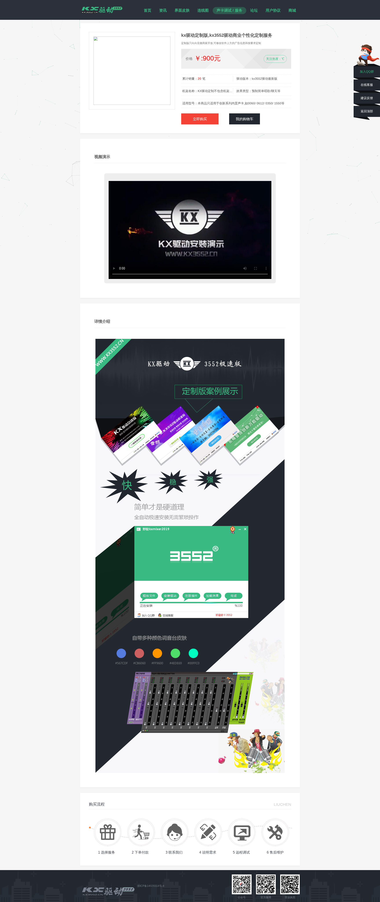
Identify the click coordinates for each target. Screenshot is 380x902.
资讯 (163, 10)
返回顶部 (367, 111)
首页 (147, 10)
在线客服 (367, 85)
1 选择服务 (106, 852)
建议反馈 (367, 98)
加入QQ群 (367, 71)
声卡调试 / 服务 (229, 10)
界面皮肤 (182, 10)
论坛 (254, 10)
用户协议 (273, 10)
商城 (292, 10)
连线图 (203, 10)
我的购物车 (244, 119)
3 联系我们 (174, 852)
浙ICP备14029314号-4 (150, 885)
